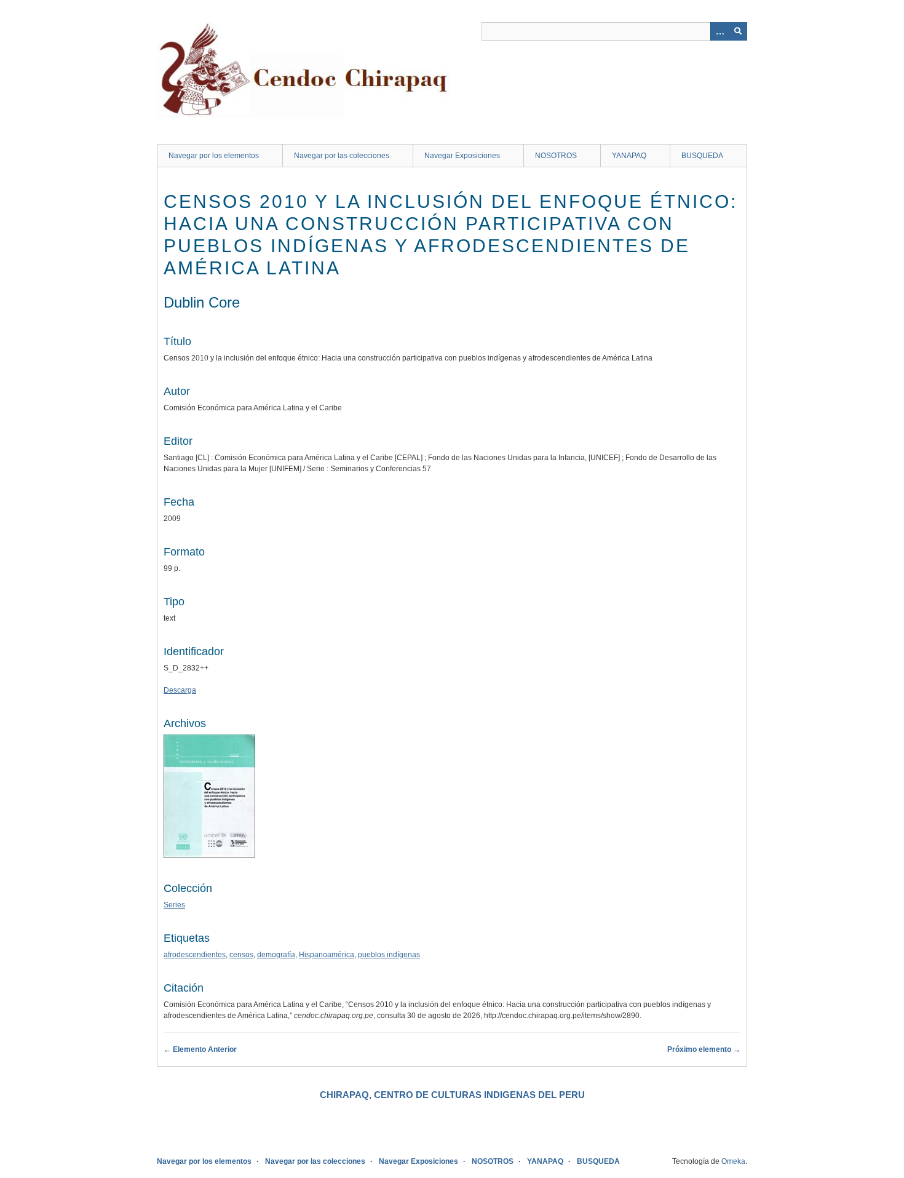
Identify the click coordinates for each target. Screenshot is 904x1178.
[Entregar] (738, 31)
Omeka (733, 1161)
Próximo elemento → (703, 1049)
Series (174, 905)
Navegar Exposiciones (462, 155)
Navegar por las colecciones (341, 155)
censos (241, 954)
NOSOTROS (556, 155)
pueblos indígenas (389, 954)
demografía (276, 954)
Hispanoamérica (326, 954)
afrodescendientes (195, 954)
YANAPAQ (629, 155)
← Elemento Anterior (200, 1049)
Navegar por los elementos (214, 155)
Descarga (180, 690)
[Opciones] (719, 31)
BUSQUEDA (702, 155)
